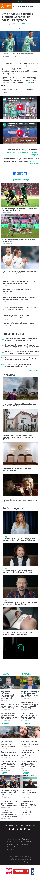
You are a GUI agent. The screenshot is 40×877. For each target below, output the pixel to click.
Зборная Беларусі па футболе (21, 180)
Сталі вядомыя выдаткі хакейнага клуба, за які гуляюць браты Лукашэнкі (10, 793)
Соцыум (5, 674)
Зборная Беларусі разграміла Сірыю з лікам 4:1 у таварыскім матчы (19, 209)
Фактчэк (28, 825)
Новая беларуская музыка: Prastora (27, 812)
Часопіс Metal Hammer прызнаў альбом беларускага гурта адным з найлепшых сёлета (29, 764)
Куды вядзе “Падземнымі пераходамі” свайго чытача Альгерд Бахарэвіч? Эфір (22, 352)
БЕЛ (18, 2)
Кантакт (9, 847)
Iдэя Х (22, 825)
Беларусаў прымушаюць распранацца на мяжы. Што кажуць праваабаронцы (18, 633)
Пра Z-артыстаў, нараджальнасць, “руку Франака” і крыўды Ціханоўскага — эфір (17, 572)
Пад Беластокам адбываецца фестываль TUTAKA (28, 803)
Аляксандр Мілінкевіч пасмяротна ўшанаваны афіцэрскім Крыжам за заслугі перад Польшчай (19, 662)
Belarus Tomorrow (14, 825)
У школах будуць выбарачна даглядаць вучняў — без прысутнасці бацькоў (20, 501)
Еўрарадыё (5, 24)
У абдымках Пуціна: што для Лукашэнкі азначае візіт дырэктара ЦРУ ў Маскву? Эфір (22, 346)
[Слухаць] (6, 537)
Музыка (25, 773)
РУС (22, 2)
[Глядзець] (19, 28)
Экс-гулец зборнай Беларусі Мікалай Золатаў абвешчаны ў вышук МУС (19, 272)
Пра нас (9, 850)
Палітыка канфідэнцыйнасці (20, 862)
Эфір (34, 825)
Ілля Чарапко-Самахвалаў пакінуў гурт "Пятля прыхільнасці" (28, 793)
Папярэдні (1, 871)
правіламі (28, 859)
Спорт (23, 24)
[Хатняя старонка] (22, 6)
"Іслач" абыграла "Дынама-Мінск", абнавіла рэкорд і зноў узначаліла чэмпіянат (9, 813)
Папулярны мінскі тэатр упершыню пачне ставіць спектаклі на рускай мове (30, 753)
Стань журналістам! (13, 839)
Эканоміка (6, 724)
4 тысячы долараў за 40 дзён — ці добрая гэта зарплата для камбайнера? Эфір (20, 603)
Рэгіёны (15, 842)
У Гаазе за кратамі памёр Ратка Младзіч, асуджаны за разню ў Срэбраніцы (20, 359)
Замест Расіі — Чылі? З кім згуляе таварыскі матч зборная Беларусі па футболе (19, 298)
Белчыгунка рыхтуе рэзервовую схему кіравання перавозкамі (9, 753)
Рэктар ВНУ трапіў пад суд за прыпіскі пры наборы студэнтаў (18, 469)
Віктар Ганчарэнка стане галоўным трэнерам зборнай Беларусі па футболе (17, 316)
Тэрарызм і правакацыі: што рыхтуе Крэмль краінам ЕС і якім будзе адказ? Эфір (21, 339)
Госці (6, 825)
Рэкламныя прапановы (22, 847)
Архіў (22, 842)
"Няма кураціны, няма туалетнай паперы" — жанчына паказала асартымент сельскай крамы (9, 764)
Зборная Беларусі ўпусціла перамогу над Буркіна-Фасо (18, 240)
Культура (25, 724)
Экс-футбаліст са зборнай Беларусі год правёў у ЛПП (17, 290)
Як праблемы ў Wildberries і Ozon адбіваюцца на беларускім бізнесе (19, 405)
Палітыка (26, 674)
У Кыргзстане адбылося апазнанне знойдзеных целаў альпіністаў (18, 365)
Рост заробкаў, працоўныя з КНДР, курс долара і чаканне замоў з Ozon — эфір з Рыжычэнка (20, 540)
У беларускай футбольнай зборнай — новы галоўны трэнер (18, 324)
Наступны (39, 871)
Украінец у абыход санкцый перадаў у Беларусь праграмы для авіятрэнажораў (10, 716)
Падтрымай (26, 839)
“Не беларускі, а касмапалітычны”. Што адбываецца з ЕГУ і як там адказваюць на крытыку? (18, 437)
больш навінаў (34, 370)
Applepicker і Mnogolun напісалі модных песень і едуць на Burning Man (30, 743)
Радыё (9, 842)
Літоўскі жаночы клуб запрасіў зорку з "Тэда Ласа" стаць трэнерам (9, 803)
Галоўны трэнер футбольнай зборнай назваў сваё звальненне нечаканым (19, 308)
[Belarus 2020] (14, 871)
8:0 (28, 83)
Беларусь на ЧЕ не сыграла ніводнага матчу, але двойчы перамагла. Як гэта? (19, 282)
